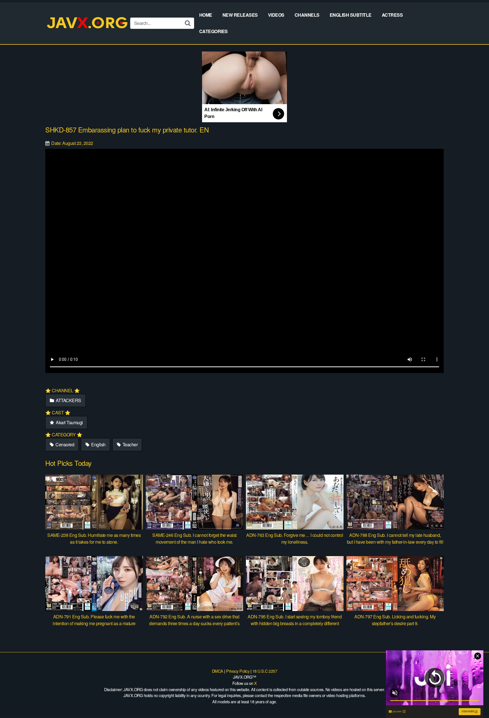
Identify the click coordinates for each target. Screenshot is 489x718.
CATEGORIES (213, 31)
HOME (205, 15)
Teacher (129, 444)
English (98, 444)
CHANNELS (307, 15)
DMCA (217, 671)
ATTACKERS (68, 400)
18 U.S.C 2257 (264, 671)
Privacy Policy (237, 671)
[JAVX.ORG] (87, 23)
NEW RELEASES (240, 15)
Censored (64, 444)
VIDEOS (276, 15)
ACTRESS (392, 15)
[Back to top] (473, 700)
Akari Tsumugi (69, 422)
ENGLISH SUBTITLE (351, 15)
